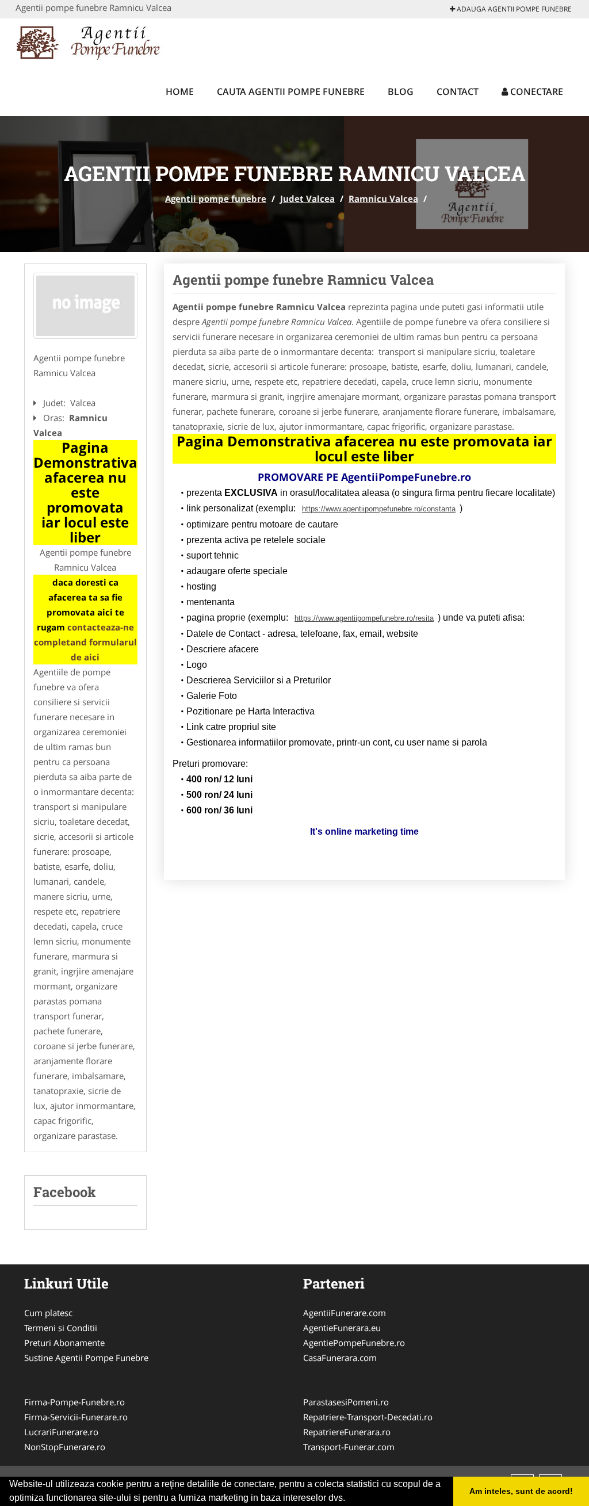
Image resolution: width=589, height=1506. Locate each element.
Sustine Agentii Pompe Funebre (86, 1357)
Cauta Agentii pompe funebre (291, 91)
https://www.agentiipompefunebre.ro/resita (364, 618)
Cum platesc (48, 1312)
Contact (458, 91)
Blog (401, 91)
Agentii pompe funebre (215, 198)
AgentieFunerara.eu (342, 1327)
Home (180, 91)
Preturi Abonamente (64, 1342)
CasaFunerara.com (340, 1357)
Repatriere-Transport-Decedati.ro (368, 1417)
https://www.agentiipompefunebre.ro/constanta (379, 508)
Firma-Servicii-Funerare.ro (76, 1417)
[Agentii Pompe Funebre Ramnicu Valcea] (85, 306)
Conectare (535, 91)
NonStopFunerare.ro (64, 1447)
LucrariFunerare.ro (61, 1432)
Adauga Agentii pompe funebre (513, 9)
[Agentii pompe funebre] (91, 41)
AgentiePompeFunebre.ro (354, 1342)
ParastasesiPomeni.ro (346, 1402)
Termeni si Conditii (60, 1327)
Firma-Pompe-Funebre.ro (74, 1402)
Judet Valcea (307, 198)
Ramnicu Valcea (383, 198)
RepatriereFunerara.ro (347, 1432)
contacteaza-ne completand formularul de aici (85, 642)
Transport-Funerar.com (349, 1447)
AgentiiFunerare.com (344, 1312)
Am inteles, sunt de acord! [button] (521, 1491)
